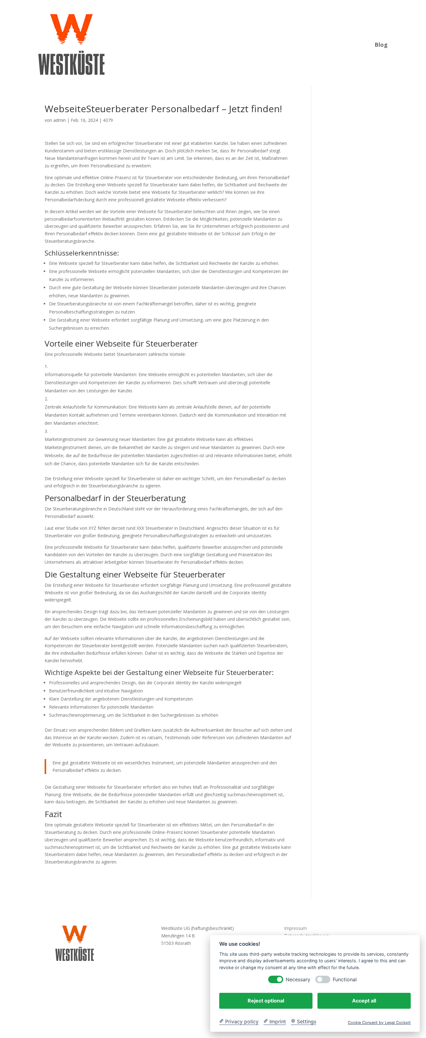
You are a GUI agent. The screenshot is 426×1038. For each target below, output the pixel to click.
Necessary (298, 979)
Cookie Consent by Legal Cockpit (379, 1022)
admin (59, 120)
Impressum (295, 928)
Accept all (364, 1000)
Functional (345, 979)
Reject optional (266, 1000)
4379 (108, 120)
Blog (381, 44)
